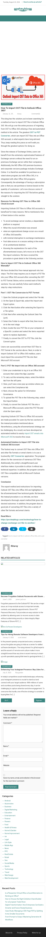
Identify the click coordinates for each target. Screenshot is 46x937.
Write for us (36, 933)
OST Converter (17, 456)
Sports (7, 866)
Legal (7, 839)
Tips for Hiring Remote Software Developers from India (23, 634)
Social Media (9, 863)
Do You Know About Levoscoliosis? (8, 700)
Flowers (7, 821)
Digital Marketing (11, 810)
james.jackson (21, 599)
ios (6, 836)
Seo (6, 860)
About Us (9, 933)
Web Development (11, 878)
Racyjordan (19, 672)
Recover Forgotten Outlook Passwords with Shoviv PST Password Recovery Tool (23, 596)
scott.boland (22, 637)
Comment (7, 723)
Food (6, 825)
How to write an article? (32, 2)
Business (8, 807)
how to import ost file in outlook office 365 (22, 536)
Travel (7, 872)
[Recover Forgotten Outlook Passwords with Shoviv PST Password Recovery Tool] (23, 576)
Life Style (8, 842)
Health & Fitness (11, 827)
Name (6, 746)
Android (7, 801)
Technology (6, 104)
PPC (6, 851)
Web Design (9, 875)
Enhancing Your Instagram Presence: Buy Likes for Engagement (23, 670)
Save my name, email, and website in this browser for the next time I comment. (21, 779)
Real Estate (9, 854)
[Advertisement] (23, 48)
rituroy (19, 114)
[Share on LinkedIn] (13, 529)
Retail (7, 857)
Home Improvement (12, 833)
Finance (7, 818)
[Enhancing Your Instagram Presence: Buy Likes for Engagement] (23, 661)
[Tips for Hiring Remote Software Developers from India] (23, 626)
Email (6, 756)
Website (6, 765)
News (7, 848)
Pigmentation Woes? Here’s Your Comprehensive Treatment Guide (40, 700)
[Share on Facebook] (4, 529)
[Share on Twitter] (22, 529)
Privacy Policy (22, 933)
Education (8, 813)
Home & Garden (10, 830)
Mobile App (9, 845)
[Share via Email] (31, 529)
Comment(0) (35, 114)
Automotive (9, 804)
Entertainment (10, 816)
